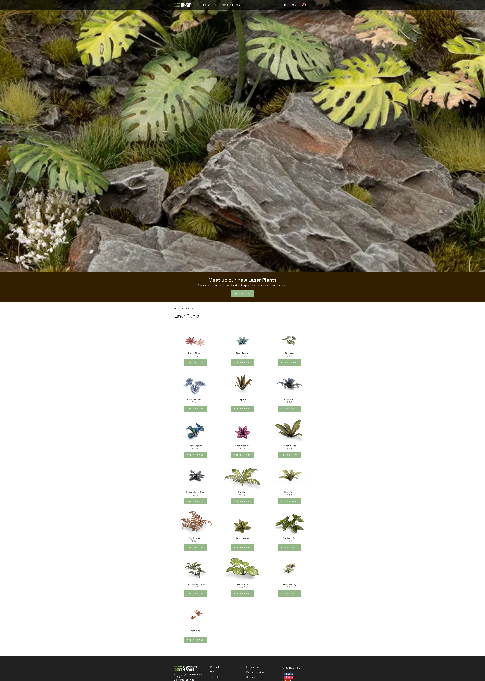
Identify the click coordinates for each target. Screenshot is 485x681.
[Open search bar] (278, 5)
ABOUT (238, 5)
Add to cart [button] (195, 362)
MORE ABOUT (242, 293)
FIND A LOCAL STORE (224, 5)
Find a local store (255, 672)
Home (177, 308)
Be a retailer (252, 677)
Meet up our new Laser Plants (242, 280)
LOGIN (285, 5)
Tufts (212, 672)
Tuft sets (214, 677)
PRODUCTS (207, 5)
